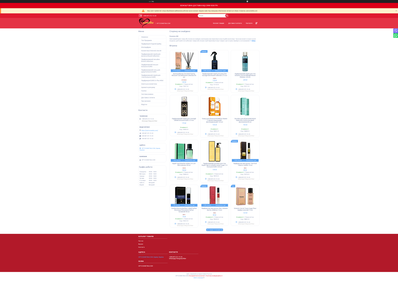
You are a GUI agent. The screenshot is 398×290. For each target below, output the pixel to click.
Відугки (144, 104)
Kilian (253, 41)
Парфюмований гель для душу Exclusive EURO (150, 71)
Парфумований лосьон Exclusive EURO (149, 65)
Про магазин (145, 101)
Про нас (140, 241)
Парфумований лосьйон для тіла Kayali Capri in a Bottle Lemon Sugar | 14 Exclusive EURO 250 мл (214, 165)
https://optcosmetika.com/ (150, 130)
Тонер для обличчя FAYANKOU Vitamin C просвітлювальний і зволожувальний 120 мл (214, 120)
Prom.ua (209, 274)
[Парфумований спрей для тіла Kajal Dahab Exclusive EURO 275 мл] (184, 106)
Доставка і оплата (148, 97)
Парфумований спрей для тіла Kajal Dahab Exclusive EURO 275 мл (184, 119)
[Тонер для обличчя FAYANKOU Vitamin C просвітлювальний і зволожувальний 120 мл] (214, 106)
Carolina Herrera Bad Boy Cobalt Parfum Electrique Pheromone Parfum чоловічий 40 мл (184, 210)
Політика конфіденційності (214, 275)
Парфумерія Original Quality (151, 44)
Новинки (144, 37)
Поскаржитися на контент (197, 275)
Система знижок (147, 94)
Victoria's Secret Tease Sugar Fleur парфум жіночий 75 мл (245, 209)
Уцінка (143, 91)
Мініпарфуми (146, 47)
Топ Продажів (146, 40)
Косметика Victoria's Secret (151, 50)
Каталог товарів (218, 23)
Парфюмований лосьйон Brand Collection (150, 60)
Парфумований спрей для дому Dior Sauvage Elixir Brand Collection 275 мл (214, 74)
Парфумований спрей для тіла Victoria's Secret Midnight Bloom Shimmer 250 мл (245, 75)
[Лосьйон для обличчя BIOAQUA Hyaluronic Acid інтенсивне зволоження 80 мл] (245, 106)
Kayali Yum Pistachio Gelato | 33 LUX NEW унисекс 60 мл (184, 164)
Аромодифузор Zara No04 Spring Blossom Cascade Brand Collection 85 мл (184, 75)
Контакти (249, 23)
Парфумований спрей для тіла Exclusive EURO (150, 76)
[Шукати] (227, 15)
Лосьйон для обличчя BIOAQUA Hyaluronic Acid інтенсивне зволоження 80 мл (245, 120)
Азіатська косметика (149, 84)
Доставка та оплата (235, 23)
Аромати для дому (148, 87)
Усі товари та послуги (213, 230)
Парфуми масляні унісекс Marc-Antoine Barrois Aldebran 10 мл (214, 209)
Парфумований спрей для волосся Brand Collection (150, 55)
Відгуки (140, 244)
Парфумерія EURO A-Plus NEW (152, 80)
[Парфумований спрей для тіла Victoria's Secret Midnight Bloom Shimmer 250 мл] (245, 61)
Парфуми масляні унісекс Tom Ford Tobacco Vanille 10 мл (245, 164)
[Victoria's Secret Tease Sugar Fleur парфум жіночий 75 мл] (245, 196)
